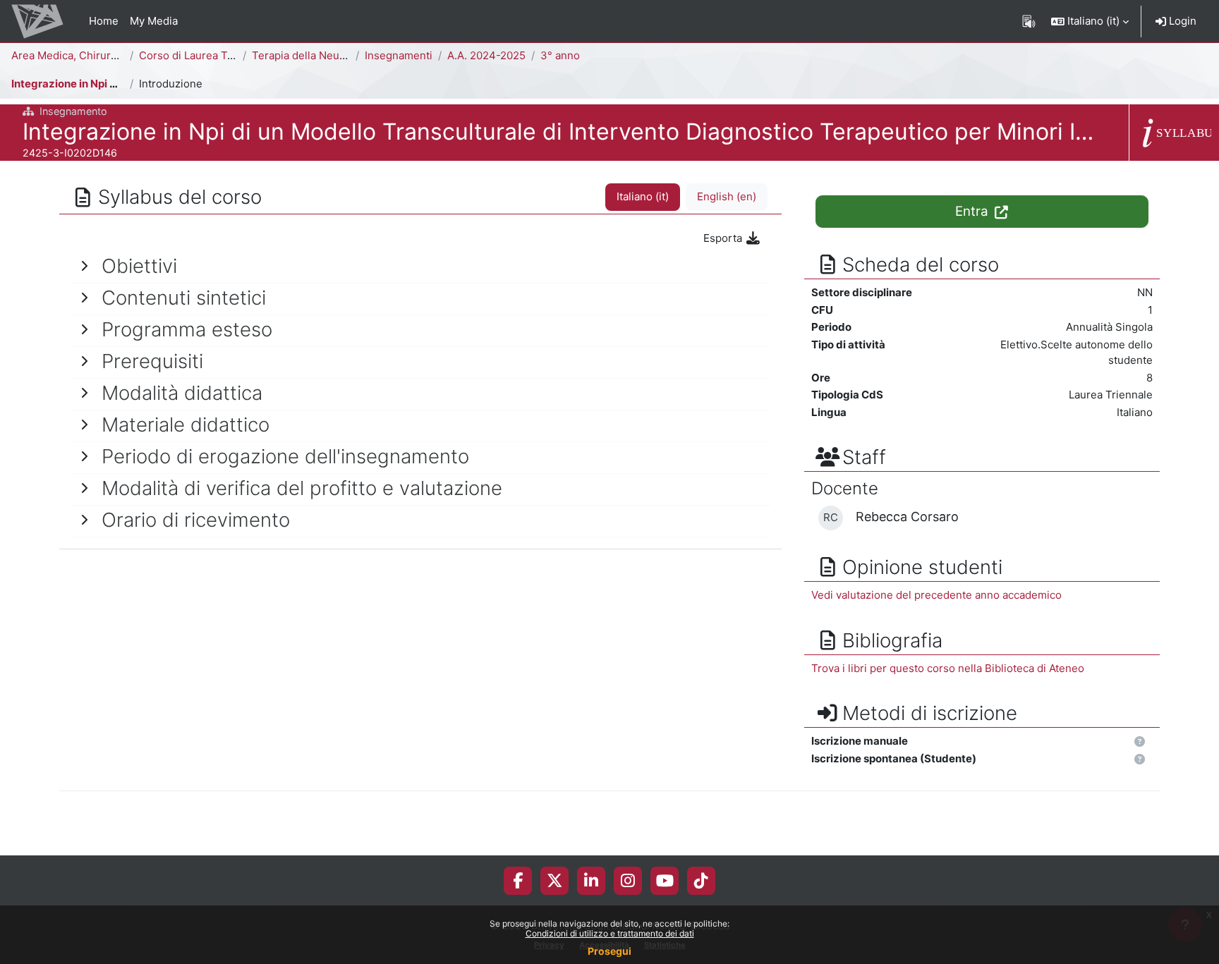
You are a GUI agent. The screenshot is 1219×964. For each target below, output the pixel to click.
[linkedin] (591, 881)
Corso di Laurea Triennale (203, 55)
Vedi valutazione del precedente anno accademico (936, 595)
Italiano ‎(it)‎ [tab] (643, 196)
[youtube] (665, 881)
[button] (1090, 21)
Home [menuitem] (104, 21)
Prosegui (609, 951)
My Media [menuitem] (154, 21)
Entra (973, 211)
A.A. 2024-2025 (486, 55)
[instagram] (628, 881)
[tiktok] (701, 881)
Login (1181, 21)
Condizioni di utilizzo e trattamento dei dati (610, 933)
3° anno (560, 55)
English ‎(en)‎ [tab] (726, 196)
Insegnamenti (398, 55)
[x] (555, 881)
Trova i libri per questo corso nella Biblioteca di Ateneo (947, 668)
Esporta (724, 238)
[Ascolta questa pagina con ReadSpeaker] (1029, 21)
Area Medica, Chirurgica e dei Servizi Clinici (120, 55)
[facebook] (518, 881)
